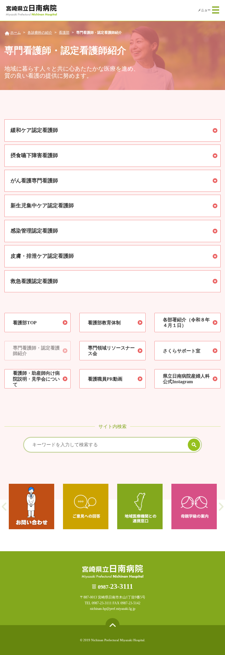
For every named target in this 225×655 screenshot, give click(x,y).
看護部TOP (25, 322)
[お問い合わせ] (31, 506)
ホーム (15, 32)
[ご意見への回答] (86, 506)
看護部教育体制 (104, 322)
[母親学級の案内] (194, 506)
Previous (3, 507)
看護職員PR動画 (105, 378)
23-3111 (115, 586)
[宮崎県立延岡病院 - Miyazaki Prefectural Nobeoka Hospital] (31, 10)
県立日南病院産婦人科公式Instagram (186, 379)
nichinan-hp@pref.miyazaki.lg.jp (112, 609)
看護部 (64, 32)
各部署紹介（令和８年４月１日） (186, 322)
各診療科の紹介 (40, 32)
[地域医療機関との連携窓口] (140, 506)
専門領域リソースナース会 (111, 350)
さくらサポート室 (181, 350)
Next (221, 507)
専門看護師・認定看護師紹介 (36, 350)
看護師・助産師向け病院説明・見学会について (36, 379)
